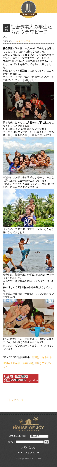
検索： (12, 441)
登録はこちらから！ (43, 357)
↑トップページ (15, 400)
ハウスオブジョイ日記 (22, 41)
